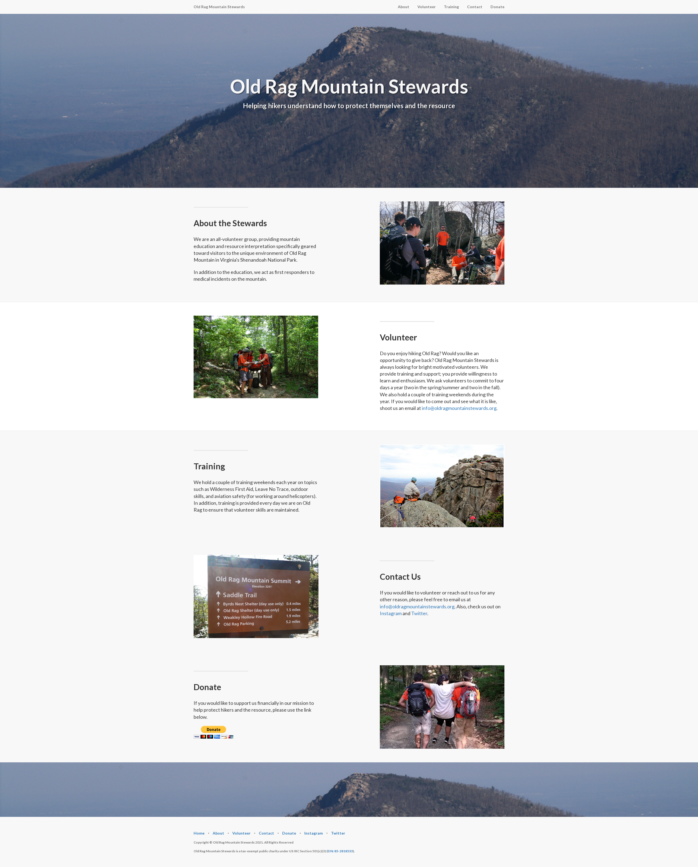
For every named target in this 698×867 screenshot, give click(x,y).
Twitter (419, 613)
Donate (497, 6)
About (403, 6)
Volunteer (426, 6)
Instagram (391, 613)
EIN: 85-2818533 (340, 851)
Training (451, 6)
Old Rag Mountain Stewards (219, 6)
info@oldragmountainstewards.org (459, 408)
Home (199, 833)
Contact (474, 6)
